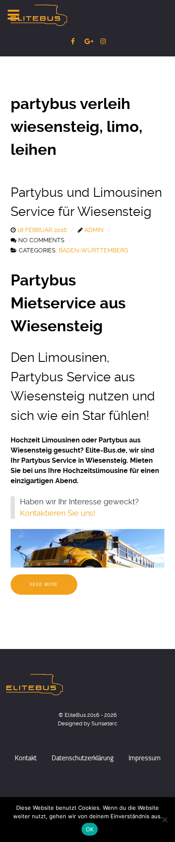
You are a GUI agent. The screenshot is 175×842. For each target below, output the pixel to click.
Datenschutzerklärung (82, 757)
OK (90, 829)
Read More (44, 584)
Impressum (145, 757)
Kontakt (26, 757)
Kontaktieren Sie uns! (58, 513)
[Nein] (164, 819)
